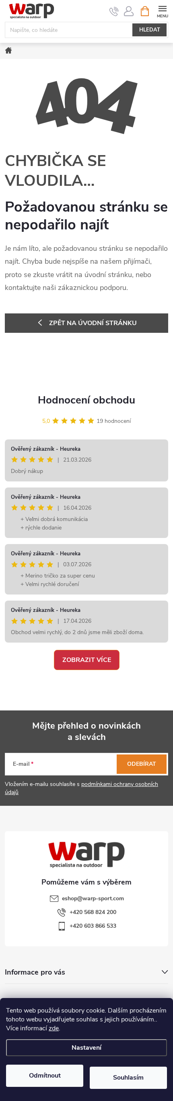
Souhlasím (128, 1077)
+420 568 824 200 (93, 912)
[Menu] (162, 10)
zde (54, 1028)
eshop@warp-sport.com (93, 898)
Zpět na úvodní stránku (93, 323)
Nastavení (86, 1047)
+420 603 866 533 (93, 926)
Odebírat (141, 764)
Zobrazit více (86, 660)
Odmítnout (45, 1075)
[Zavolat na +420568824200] (114, 11)
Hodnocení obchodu (86, 400)
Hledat (149, 30)
